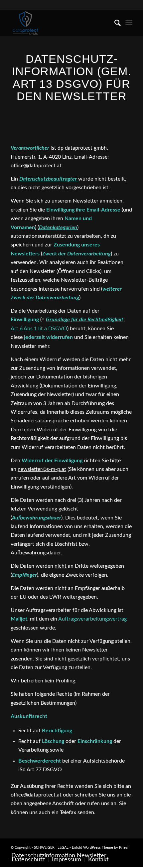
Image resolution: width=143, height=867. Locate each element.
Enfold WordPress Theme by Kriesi (100, 847)
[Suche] (114, 23)
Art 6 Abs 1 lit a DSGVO (39, 328)
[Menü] (128, 23)
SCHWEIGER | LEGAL (51, 847)
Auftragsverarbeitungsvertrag (92, 619)
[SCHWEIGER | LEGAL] (59, 23)
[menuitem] (114, 23)
